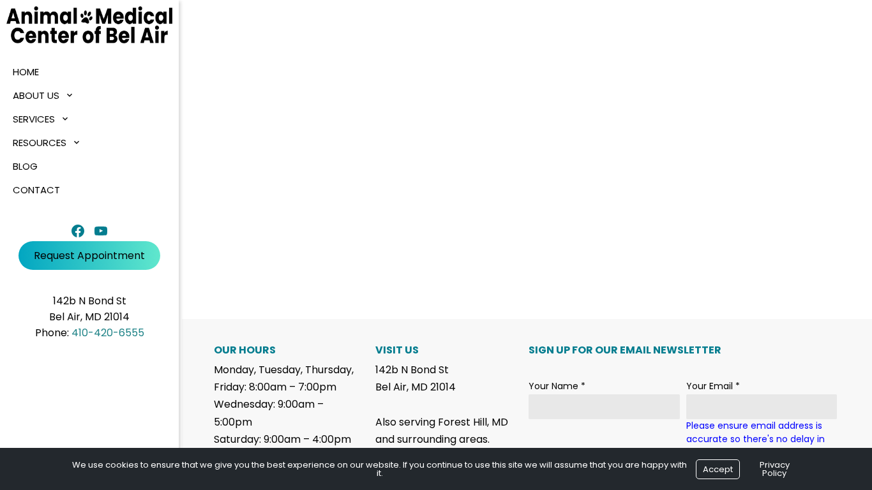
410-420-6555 (107, 332)
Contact (36, 190)
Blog (25, 166)
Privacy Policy (775, 469)
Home (26, 71)
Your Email (713, 386)
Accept (718, 469)
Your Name (557, 386)
